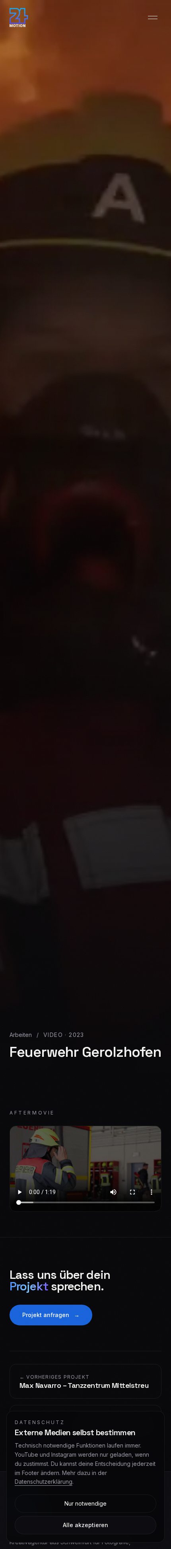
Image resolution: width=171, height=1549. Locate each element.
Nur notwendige (85, 1503)
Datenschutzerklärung (43, 1481)
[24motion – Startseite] (19, 17)
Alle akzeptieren (85, 1525)
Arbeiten (21, 1034)
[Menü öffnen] (152, 17)
